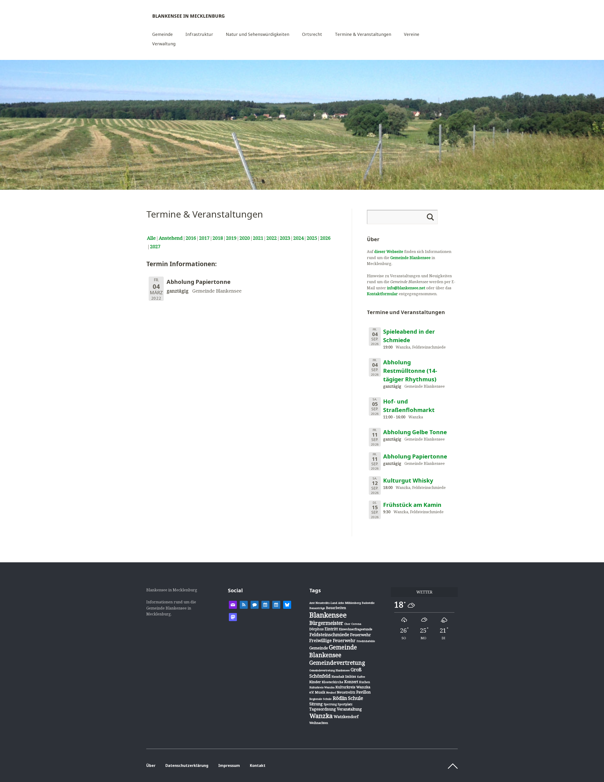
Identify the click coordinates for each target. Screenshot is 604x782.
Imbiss (350, 676)
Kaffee (361, 676)
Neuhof (331, 692)
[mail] (233, 604)
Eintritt (331, 628)
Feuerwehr (360, 634)
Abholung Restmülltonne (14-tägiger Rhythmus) (410, 370)
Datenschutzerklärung (186, 765)
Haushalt (337, 676)
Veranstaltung (349, 709)
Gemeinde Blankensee (410, 257)
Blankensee (328, 615)
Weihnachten (318, 723)
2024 (298, 238)
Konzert (351, 681)
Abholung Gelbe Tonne (415, 432)
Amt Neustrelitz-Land (323, 603)
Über (150, 765)
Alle (151, 238)
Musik (320, 692)
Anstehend (171, 238)
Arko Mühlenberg (349, 603)
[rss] (244, 604)
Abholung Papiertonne (415, 456)
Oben (453, 766)
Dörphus (316, 629)
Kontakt (257, 765)
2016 (191, 238)
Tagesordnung (322, 709)
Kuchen (364, 682)
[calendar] (265, 604)
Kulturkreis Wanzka (322, 687)
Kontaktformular (382, 293)
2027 (155, 246)
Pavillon (363, 692)
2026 (325, 238)
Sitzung (316, 703)
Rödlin (340, 698)
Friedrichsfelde (366, 641)
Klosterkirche (332, 682)
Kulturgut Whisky (408, 480)
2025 (312, 238)
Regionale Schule (320, 699)
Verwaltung (164, 44)
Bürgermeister (326, 623)
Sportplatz (345, 704)
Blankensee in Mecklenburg (188, 16)
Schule (355, 698)
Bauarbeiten (336, 607)
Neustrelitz (346, 692)
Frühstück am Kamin (412, 505)
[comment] (255, 604)
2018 (218, 238)
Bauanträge (317, 608)
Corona (356, 624)
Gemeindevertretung (337, 662)
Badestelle (368, 603)
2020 (244, 238)
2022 (271, 238)
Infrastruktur (199, 34)
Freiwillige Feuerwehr (332, 640)
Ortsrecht (312, 34)
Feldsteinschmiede (329, 634)
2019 (231, 238)
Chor (347, 624)
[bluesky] (287, 604)
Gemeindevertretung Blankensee (329, 670)
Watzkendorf (346, 716)
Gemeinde (162, 34)
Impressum (229, 765)
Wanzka (321, 716)
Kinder (315, 681)
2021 (258, 238)
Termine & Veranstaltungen (363, 34)
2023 (285, 238)
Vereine (411, 34)
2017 (204, 238)
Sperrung (330, 704)
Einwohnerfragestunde (355, 629)
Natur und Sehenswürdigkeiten (257, 34)
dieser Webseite (388, 251)
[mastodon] (233, 616)
